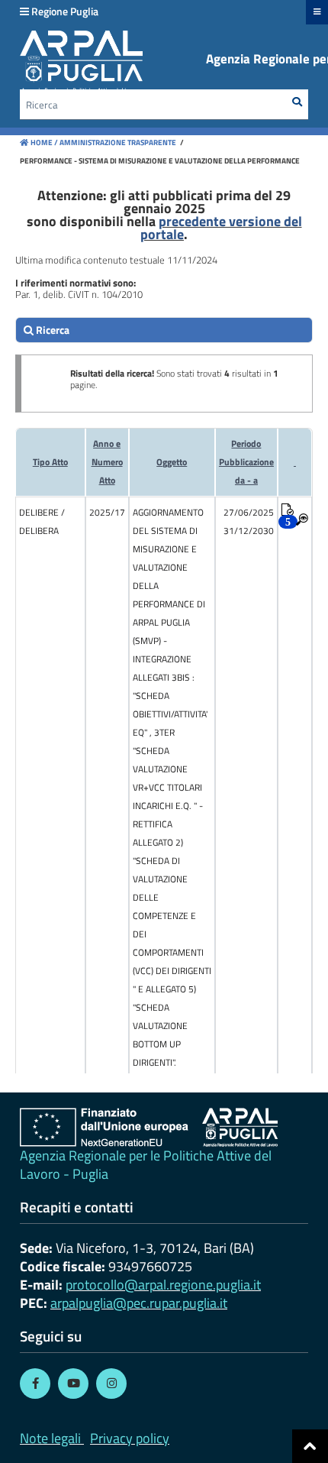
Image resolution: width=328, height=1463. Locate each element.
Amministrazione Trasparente (117, 142)
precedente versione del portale (221, 227)
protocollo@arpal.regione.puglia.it (163, 1284)
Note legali (50, 1438)
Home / (44, 142)
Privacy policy (129, 1438)
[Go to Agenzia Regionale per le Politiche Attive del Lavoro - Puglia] (149, 1127)
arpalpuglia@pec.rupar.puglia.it (138, 1303)
